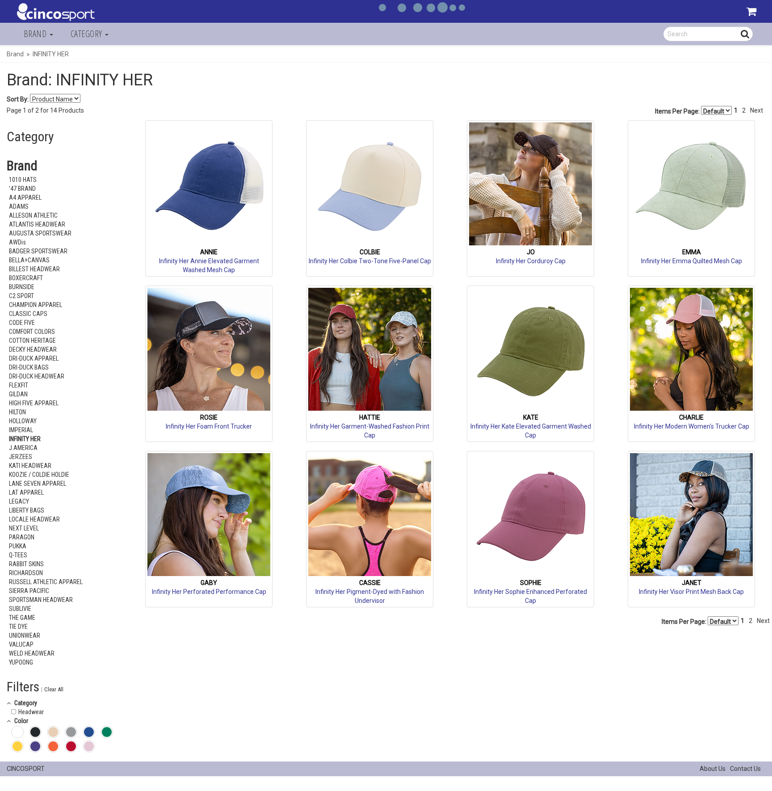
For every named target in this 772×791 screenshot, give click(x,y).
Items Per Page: (678, 111)
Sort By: (18, 99)
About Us (713, 768)
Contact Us (745, 768)
